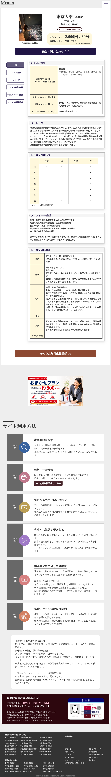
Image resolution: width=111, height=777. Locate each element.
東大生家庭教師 (10, 738)
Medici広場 (69, 736)
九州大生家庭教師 (45, 746)
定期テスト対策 (29, 769)
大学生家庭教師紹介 (96, 755)
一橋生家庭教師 (10, 743)
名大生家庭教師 (45, 749)
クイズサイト (93, 757)
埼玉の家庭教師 (10, 755)
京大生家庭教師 (10, 749)
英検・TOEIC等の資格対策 (52, 772)
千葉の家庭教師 (45, 752)
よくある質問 (69, 757)
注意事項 (92, 760)
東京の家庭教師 (10, 752)
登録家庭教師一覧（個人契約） (16, 735)
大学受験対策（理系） (32, 766)
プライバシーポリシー (73, 760)
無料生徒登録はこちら (50, 483)
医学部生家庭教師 (11, 740)
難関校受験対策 (48, 763)
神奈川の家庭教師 (26, 752)
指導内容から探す (11, 760)
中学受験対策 (9, 763)
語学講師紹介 (93, 752)
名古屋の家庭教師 (26, 755)
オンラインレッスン (96, 749)
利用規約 (68, 755)
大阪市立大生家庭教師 (28, 749)
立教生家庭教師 (45, 743)
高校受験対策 (28, 763)
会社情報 (68, 749)
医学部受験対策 (48, 766)
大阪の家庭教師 (45, 755)
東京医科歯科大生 (11, 746)
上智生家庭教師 (26, 743)
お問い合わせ (69, 752)
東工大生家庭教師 (45, 740)
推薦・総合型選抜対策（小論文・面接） (19, 772)
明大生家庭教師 (26, 746)
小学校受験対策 (48, 769)
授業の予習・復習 (11, 769)
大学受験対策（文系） (13, 766)
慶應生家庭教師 (26, 738)
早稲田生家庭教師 (45, 738)
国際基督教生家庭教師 (28, 740)
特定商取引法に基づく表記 (75, 763)
